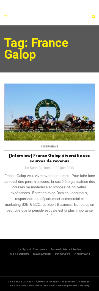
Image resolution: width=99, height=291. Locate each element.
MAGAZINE (42, 254)
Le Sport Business (38, 168)
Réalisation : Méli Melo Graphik (32, 285)
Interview (68, 281)
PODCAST (62, 254)
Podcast (83, 281)
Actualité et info (47, 281)
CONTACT (82, 254)
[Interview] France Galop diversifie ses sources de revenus (49, 158)
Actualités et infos (66, 249)
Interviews (49, 146)
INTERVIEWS (19, 254)
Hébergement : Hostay (73, 285)
